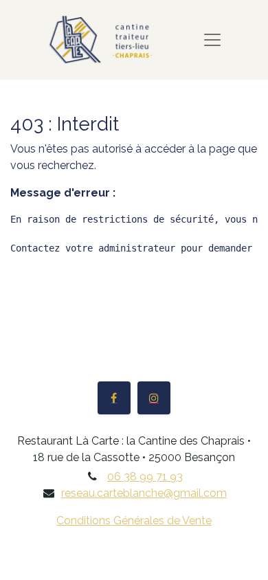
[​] (114, 397)
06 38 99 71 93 (145, 476)
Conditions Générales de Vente (134, 520)
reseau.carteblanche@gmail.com (144, 493)
